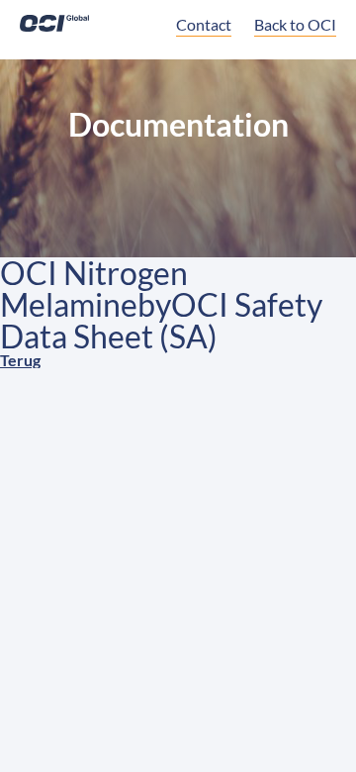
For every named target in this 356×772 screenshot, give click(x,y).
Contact (203, 24)
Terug (20, 359)
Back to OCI (295, 24)
